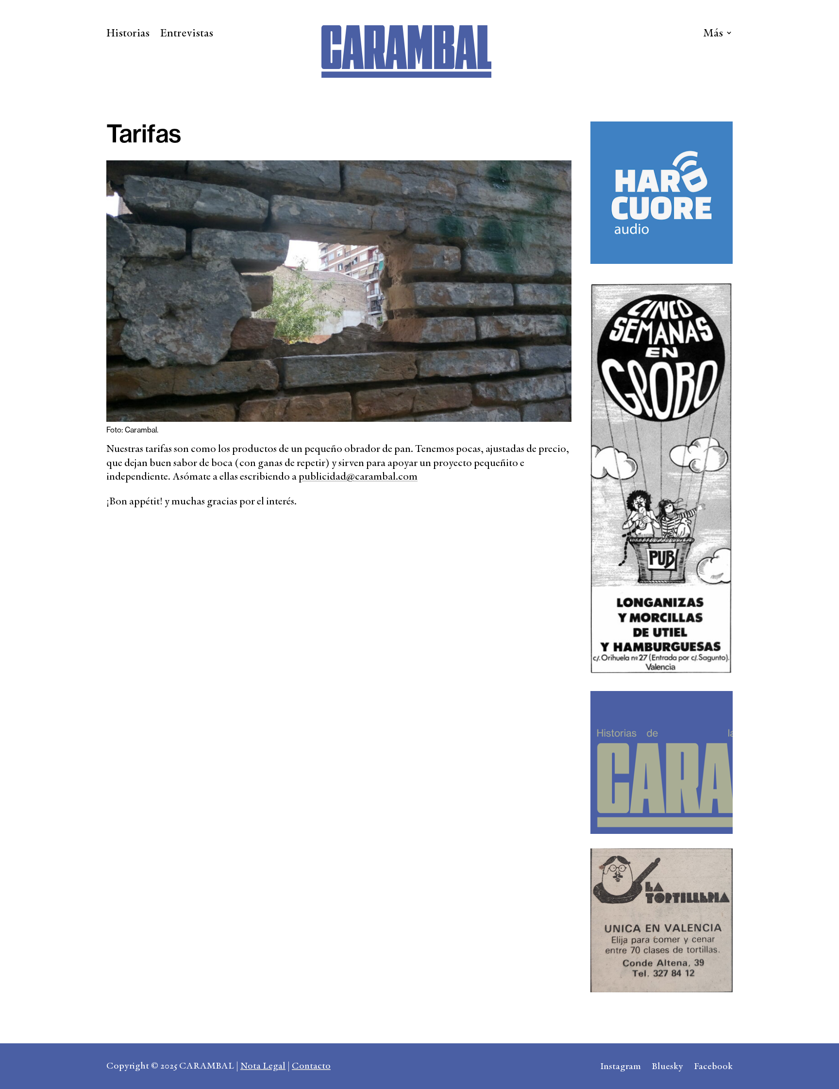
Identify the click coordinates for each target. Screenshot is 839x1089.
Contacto (311, 1065)
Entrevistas (186, 34)
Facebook (713, 1067)
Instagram (620, 1067)
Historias (128, 34)
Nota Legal (262, 1065)
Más (713, 34)
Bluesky (667, 1067)
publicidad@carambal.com (358, 476)
